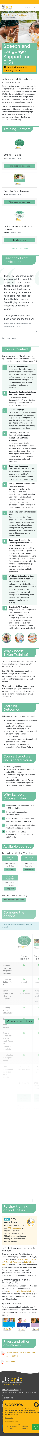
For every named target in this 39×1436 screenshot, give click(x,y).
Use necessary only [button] (12, 1427)
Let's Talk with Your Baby (12, 1262)
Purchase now (19, 240)
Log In (27, 7)
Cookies (16, 1421)
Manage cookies (25, 1427)
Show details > (9, 1418)
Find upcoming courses (19, 166)
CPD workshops (14, 1228)
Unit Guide (10, 1362)
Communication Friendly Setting (21, 1291)
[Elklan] (7, 7)
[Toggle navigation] (34, 7)
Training (11, 15)
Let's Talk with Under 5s (26, 1259)
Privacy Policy (9, 1421)
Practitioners (22, 15)
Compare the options (19, 248)
